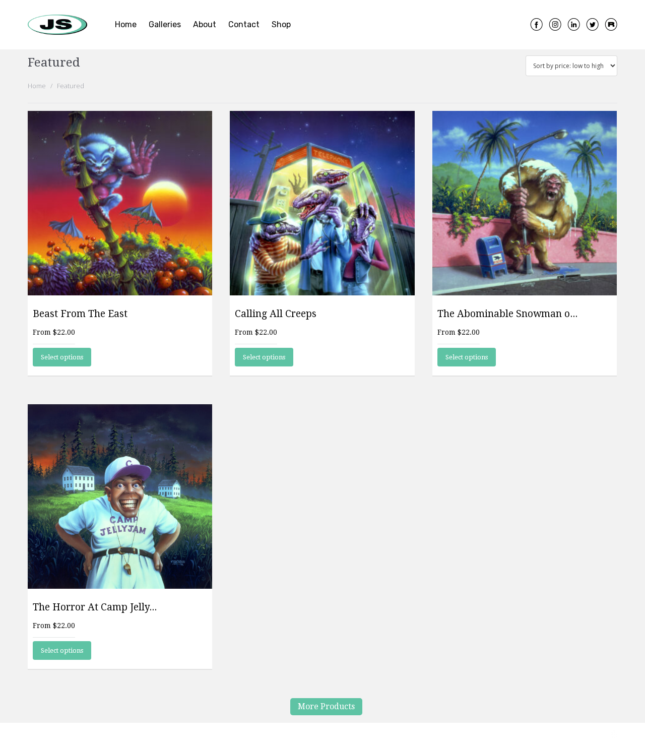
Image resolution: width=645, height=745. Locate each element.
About (204, 24)
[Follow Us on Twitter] (592, 24)
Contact (244, 24)
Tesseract (590, 734)
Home (126, 24)
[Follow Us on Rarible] (611, 24)
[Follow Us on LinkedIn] (573, 24)
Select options (62, 357)
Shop (281, 24)
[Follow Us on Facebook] (536, 24)
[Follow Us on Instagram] (555, 24)
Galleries (165, 24)
